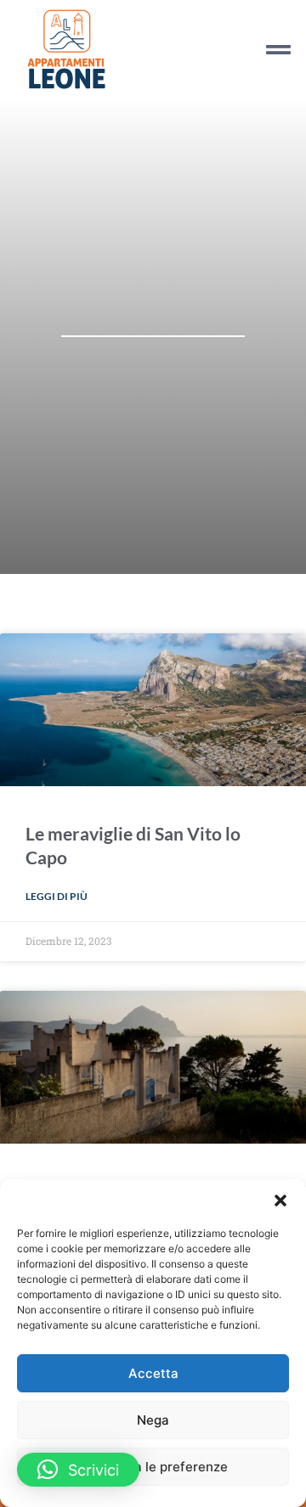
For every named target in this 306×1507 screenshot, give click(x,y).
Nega (153, 1420)
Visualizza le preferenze (153, 1467)
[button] (280, 1200)
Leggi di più (57, 896)
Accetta (153, 1373)
